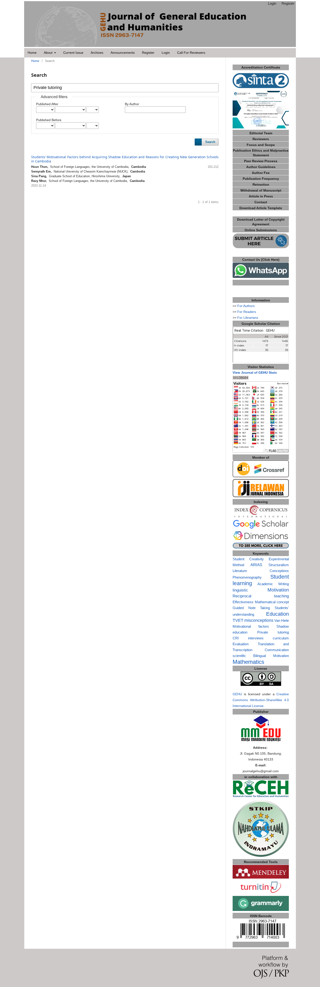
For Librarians (247, 317)
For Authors (246, 306)
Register (148, 52)
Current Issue (73, 52)
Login (166, 52)
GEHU (237, 694)
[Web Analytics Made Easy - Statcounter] (241, 378)
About (48, 52)
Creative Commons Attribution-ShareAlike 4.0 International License (261, 700)
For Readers (246, 312)
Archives (97, 52)
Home (32, 52)
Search (210, 142)
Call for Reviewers (191, 52)
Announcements (123, 52)
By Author (132, 104)
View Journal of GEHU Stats (255, 372)
